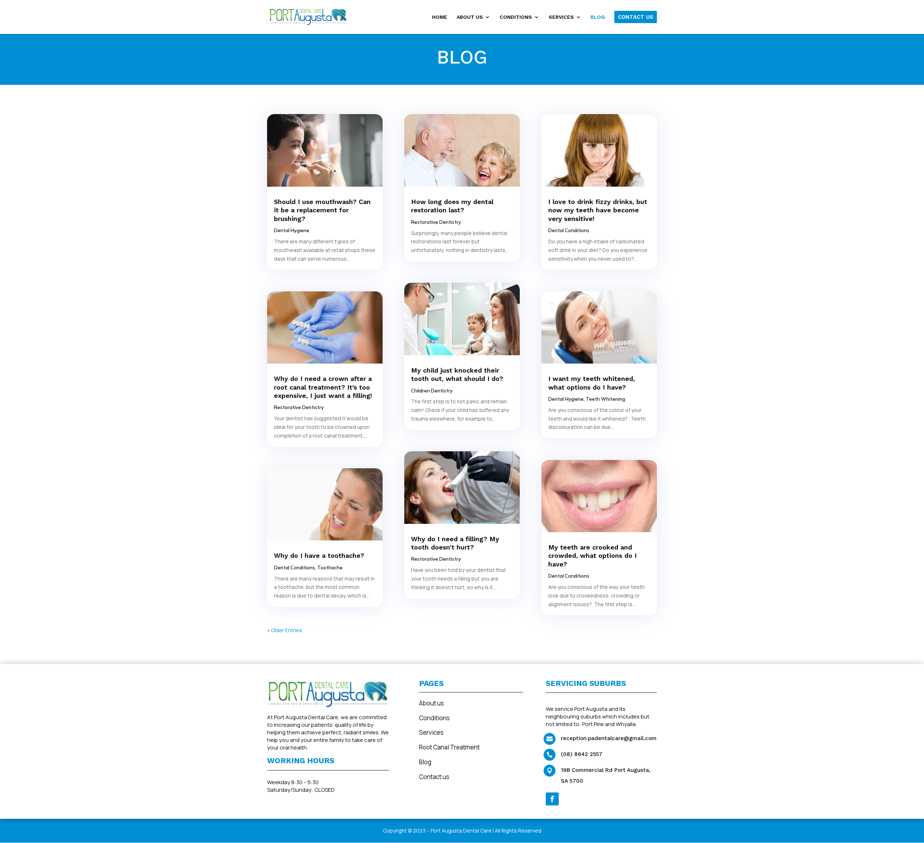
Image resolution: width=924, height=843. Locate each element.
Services (431, 732)
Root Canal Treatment (449, 747)
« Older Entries (284, 630)
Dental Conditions (294, 567)
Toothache (330, 567)
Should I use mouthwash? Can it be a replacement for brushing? (322, 210)
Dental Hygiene (291, 230)
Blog (425, 762)
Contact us (434, 777)
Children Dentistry (432, 391)
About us (431, 703)
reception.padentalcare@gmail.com (609, 738)
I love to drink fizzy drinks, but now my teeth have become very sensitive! (597, 210)
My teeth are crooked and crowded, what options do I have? (592, 555)
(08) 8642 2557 (581, 754)
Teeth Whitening (605, 399)
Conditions (434, 718)
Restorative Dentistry (299, 407)
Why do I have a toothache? (319, 555)
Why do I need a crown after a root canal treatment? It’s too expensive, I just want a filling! (323, 387)
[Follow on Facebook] (552, 798)
